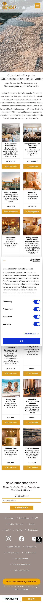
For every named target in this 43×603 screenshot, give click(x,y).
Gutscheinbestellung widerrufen (21, 581)
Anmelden (21, 507)
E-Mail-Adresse (21, 496)
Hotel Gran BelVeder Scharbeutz (9, 6)
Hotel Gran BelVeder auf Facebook (21, 539)
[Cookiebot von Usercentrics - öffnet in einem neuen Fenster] (30, 260)
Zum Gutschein (11, 166)
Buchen (31, 599)
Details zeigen (30, 334)
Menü (37, 5)
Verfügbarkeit (11, 599)
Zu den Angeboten (32, 212)
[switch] (36, 309)
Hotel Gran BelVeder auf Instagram (8, 539)
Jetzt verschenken (11, 212)
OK (21, 341)
